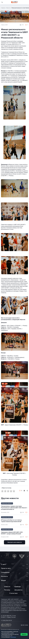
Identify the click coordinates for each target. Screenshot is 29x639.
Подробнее (13, 637)
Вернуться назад (6, 487)
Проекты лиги (6, 568)
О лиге (3, 564)
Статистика (13, 593)
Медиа (3, 580)
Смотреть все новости (14, 542)
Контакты (4, 576)
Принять (24, 634)
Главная (3, 7)
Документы (18, 590)
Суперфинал (5, 572)
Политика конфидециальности (10, 629)
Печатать (24, 490)
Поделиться (27, 490)
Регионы (7, 590)
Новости (8, 7)
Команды (17, 586)
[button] (1, 556)
